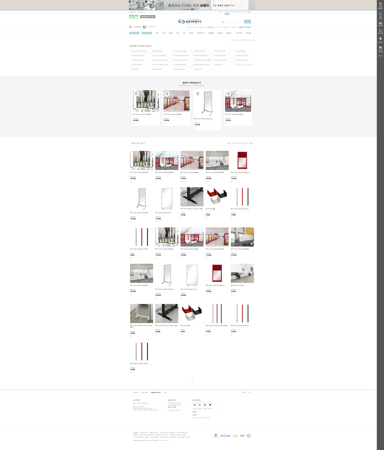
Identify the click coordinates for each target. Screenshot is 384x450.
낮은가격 (234, 143)
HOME (243, 392)
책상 (157, 33)
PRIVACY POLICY (155, 392)
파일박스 (220, 33)
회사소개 (190, 27)
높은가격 (240, 143)
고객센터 (140, 12)
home (232, 40)
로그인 (221, 12)
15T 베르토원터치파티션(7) (139, 51)
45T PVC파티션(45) (220, 55)
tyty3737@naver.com (180, 435)
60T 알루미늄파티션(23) (179, 64)
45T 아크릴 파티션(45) (221, 60)
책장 (177, 33)
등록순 (229, 143)
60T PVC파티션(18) (137, 64)
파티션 (191, 33)
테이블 (171, 33)
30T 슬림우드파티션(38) (179, 51)
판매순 (251, 143)
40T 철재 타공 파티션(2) (242, 60)
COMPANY (135, 392)
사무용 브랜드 (147, 33)
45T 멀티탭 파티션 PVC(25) (180, 60)
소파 (184, 33)
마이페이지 (233, 12)
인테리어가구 (201, 33)
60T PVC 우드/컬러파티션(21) (160, 64)
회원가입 (227, 12)
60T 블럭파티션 (219, 64)
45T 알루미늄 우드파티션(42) (160, 60)
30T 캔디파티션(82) (220, 51)
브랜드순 (246, 143)
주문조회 (249, 12)
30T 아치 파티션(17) (199, 51)
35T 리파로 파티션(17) (138, 55)
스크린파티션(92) (157, 69)
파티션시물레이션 (200, 27)
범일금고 (229, 33)
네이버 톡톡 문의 (151, 26)
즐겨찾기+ (133, 12)
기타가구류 (239, 33)
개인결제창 (226, 27)
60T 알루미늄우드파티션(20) (201, 64)
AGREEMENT (144, 392)
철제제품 (211, 33)
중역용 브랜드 (134, 33)
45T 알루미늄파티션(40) (138, 60)
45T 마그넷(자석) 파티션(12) (180, 55)
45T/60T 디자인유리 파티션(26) (244, 64)
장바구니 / (241, 12)
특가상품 (248, 33)
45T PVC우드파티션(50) (242, 55)
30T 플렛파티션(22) (157, 51)
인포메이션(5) (135, 69)
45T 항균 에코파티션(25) (200, 55)
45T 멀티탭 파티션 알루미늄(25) (202, 60)
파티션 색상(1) (198, 69)
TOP (249, 392)
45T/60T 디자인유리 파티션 (247, 40)
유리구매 (218, 27)
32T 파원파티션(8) (240, 51)
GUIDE (165, 392)
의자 (163, 33)
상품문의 (233, 27)
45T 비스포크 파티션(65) (159, 55)
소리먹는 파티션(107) (179, 69)
